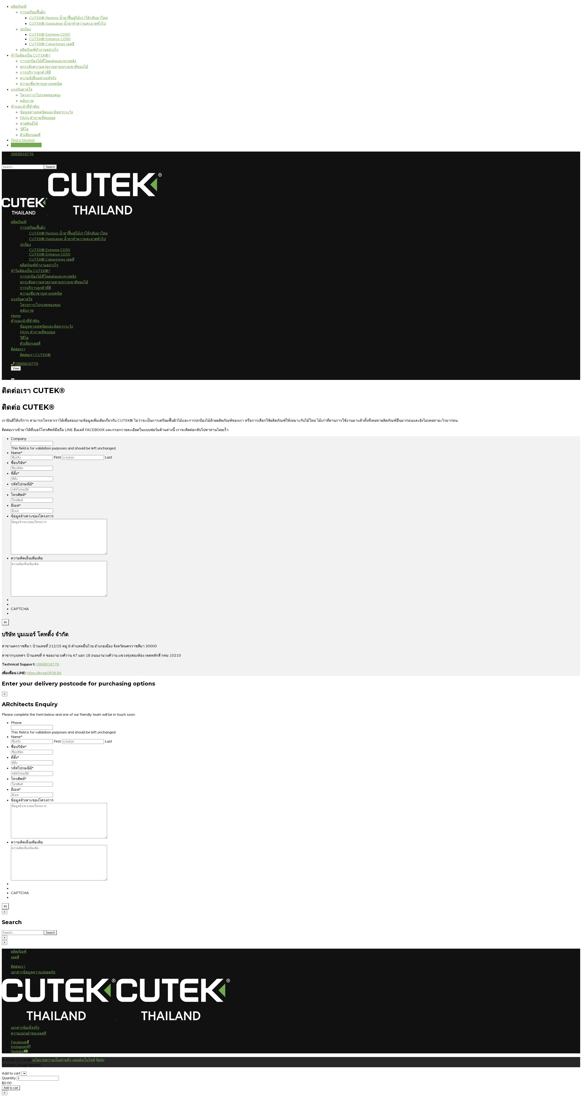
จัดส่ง (100, 1059)
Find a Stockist (23, 140)
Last (108, 457)
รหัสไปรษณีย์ (22, 484)
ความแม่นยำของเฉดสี (28, 1033)
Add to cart (11, 1073)
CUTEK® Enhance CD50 (49, 39)
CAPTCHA (20, 608)
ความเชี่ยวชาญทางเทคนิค (41, 83)
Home (16, 315)
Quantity (9, 1078)
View (16, 368)
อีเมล (16, 505)
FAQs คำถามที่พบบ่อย (37, 117)
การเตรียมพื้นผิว (32, 12)
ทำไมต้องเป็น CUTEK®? (30, 55)
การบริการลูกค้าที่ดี (35, 72)
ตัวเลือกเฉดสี (30, 134)
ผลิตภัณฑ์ (18, 6)
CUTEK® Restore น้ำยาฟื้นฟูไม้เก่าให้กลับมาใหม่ (68, 17)
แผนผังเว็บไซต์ (83, 1059)
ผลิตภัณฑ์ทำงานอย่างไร (39, 49)
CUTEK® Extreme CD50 (49, 34)
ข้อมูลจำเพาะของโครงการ (32, 516)
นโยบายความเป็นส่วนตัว (51, 1059)
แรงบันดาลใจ (21, 89)
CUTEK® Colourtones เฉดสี (51, 44)
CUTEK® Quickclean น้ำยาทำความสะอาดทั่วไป (67, 23)
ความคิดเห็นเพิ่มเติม (27, 558)
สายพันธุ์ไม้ (29, 123)
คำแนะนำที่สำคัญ (25, 106)
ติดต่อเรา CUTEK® (26, 145)
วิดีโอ (24, 129)
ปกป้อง (25, 29)
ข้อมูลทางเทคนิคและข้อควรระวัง (46, 112)
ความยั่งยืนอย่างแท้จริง (38, 78)
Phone (16, 722)
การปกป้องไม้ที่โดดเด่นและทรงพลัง (48, 61)
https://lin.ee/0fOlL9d (44, 673)
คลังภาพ (27, 100)
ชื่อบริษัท (19, 462)
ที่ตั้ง (15, 473)
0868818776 (22, 154)
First (57, 457)
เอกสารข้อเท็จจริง (25, 1027)
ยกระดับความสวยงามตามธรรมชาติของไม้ (54, 66)
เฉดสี (15, 957)
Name (16, 452)
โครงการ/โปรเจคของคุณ (40, 95)
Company (19, 438)
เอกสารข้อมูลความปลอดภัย (33, 972)
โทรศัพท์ (18, 494)
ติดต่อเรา (18, 349)
